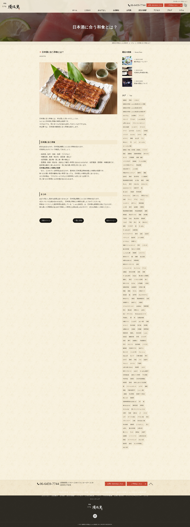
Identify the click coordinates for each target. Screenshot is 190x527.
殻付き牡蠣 (132, 272)
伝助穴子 (136, 188)
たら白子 (134, 321)
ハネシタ (144, 245)
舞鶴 (131, 138)
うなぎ (125, 222)
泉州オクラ (126, 256)
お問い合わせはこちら (155, 5)
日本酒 (145, 130)
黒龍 (145, 172)
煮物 (124, 390)
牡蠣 (147, 180)
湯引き (135, 413)
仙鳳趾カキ (126, 329)
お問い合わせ (126, 123)
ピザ (124, 417)
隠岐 (140, 214)
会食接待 (134, 287)
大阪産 (132, 192)
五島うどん (136, 195)
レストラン (142, 253)
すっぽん (141, 226)
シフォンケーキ (127, 268)
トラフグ (125, 134)
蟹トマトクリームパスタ (138, 409)
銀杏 (130, 443)
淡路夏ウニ (126, 302)
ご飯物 (125, 394)
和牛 (139, 245)
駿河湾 (133, 237)
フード (125, 130)
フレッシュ (142, 352)
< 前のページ (45, 220)
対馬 (137, 336)
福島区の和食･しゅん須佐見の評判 (132, 108)
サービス (142, 127)
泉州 (130, 207)
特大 (124, 310)
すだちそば (126, 409)
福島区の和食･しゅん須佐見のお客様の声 (134, 111)
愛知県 (143, 218)
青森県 (137, 367)
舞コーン (125, 432)
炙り (146, 279)
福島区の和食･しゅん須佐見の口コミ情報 (134, 104)
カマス (139, 134)
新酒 (130, 382)
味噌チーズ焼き (140, 394)
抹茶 (137, 264)
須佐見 (125, 336)
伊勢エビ (136, 310)
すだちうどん (126, 195)
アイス (144, 268)
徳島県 (132, 424)
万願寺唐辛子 (131, 390)
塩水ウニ (141, 348)
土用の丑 (140, 428)
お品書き (134, 115)
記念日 (147, 233)
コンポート (126, 203)
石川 (124, 344)
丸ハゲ (132, 356)
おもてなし (126, 115)
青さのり (145, 222)
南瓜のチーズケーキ (128, 264)
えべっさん (142, 142)
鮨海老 (125, 348)
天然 (135, 359)
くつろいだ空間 (138, 279)
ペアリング (126, 237)
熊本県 (125, 443)
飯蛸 (146, 211)
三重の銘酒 (139, 356)
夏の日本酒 (132, 428)
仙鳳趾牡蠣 (141, 317)
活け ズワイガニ (128, 314)
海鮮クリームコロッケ (129, 245)
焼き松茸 (138, 333)
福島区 (125, 100)
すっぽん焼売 (126, 275)
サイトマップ (95, 499)
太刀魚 (137, 180)
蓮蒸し (125, 279)
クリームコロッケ (131, 386)
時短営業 (138, 165)
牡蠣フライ (126, 321)
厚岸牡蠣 (141, 203)
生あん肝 (125, 356)
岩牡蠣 (145, 214)
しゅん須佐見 (141, 119)
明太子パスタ (132, 214)
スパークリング (132, 439)
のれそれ (136, 184)
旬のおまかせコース (140, 314)
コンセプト (135, 127)
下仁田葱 (144, 375)
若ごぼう (125, 192)
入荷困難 (131, 157)
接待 (136, 233)
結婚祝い (135, 340)
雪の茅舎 (136, 176)
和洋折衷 (138, 192)
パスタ (145, 413)
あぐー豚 (141, 321)
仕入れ (133, 283)
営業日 (132, 378)
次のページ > (111, 220)
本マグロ (146, 153)
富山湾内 (136, 218)
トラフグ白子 (126, 161)
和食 (130, 100)
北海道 (133, 329)
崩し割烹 (142, 256)
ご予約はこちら (173, 5)
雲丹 (130, 184)
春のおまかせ (126, 405)
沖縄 (147, 321)
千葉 (130, 222)
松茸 (148, 298)
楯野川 (139, 172)
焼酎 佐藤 (139, 157)
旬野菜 (142, 207)
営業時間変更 (137, 153)
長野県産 (146, 329)
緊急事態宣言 (140, 298)
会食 (141, 233)
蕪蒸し (132, 333)
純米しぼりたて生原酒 (140, 382)
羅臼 (129, 340)
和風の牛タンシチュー (129, 172)
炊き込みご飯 (141, 420)
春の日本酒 (126, 249)
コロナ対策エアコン (128, 165)
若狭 (139, 272)
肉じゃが (125, 398)
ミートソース (132, 436)
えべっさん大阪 (127, 146)
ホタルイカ (144, 184)
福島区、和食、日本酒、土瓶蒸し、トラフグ (135, 150)
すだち (134, 291)
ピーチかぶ (126, 241)
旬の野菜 (131, 394)
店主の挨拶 (126, 127)
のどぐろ (130, 344)
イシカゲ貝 (133, 352)
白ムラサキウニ (143, 295)
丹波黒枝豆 (143, 340)
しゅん (145, 333)
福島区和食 (126, 287)
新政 (124, 153)
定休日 (125, 176)
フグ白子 (130, 226)
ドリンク (141, 115)
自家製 (125, 436)
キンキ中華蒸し (138, 443)
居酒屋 (134, 253)
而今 (146, 356)
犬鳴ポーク (142, 291)
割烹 (130, 279)
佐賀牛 (145, 359)
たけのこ (138, 130)
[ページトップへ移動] (151, 484)
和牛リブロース (127, 371)
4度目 (133, 298)
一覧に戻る (78, 220)
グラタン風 (141, 417)
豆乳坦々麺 (142, 287)
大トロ (125, 157)
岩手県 (134, 295)
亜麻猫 (130, 153)
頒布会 (137, 432)
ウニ (142, 138)
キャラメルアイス (128, 233)
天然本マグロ (132, 348)
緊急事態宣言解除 (128, 211)
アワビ (136, 199)
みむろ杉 (125, 447)
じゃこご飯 (141, 390)
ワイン (130, 199)
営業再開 (146, 306)
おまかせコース (127, 188)
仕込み (134, 275)
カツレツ (125, 325)
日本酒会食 (126, 375)
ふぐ (135, 142)
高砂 (130, 176)
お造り (143, 310)
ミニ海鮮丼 (144, 176)
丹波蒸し (125, 317)
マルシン (125, 363)
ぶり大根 (135, 169)
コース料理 (141, 237)
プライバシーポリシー (139, 123)
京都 (124, 199)
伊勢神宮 (136, 260)
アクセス (132, 119)
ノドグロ (144, 344)
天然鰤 (139, 329)
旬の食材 (125, 424)
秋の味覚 (132, 325)
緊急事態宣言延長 (128, 180)
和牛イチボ (126, 283)
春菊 (124, 226)
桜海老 (134, 161)
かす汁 (125, 359)
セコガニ (132, 134)
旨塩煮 (125, 295)
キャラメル (137, 268)
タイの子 (143, 336)
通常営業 (135, 405)
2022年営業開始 (140, 378)
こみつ (143, 367)
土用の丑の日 (142, 436)
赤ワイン (134, 203)
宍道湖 (125, 218)
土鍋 (134, 420)
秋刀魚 (139, 325)
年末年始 (125, 378)
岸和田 (142, 405)
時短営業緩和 (138, 211)
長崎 (130, 359)
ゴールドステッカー (128, 306)
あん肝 (137, 138)
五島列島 (135, 230)
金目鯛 (136, 207)
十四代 (147, 283)
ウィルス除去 (142, 161)
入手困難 (140, 283)
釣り (135, 222)
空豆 (147, 417)
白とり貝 (141, 439)
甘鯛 (143, 272)
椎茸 (142, 180)
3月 (140, 401)
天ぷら (125, 184)
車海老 (125, 214)
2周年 (124, 413)
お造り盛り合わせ (128, 367)
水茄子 (143, 432)
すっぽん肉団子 (144, 371)
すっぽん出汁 (126, 230)
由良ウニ (134, 302)
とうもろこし (140, 424)
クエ (140, 359)
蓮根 (146, 386)
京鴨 (145, 134)
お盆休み (138, 306)
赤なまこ (125, 142)
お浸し (125, 428)
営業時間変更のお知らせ (129, 401)
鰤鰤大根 (131, 336)
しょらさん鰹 (126, 253)
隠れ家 (130, 310)
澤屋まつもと (144, 195)
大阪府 (140, 302)
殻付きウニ (126, 298)
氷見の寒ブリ (126, 169)
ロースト (132, 363)
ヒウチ (140, 386)
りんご (142, 199)
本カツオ (125, 352)
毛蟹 (129, 413)
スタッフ (125, 119)
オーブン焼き (131, 417)
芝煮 (124, 340)
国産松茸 (125, 333)
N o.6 (131, 432)
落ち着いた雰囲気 (144, 275)
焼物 (124, 291)
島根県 (132, 398)
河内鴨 (145, 325)
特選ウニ (134, 241)
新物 (129, 291)
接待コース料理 (136, 375)
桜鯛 (136, 256)
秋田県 (125, 382)
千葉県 (139, 363)
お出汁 (136, 371)
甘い (147, 424)
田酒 (124, 439)
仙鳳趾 (125, 272)
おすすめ (131, 130)
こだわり (136, 100)
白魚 (130, 218)
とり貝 (125, 207)
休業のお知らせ (127, 260)
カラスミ (125, 138)
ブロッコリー (126, 420)
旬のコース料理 (136, 249)
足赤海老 (137, 344)
